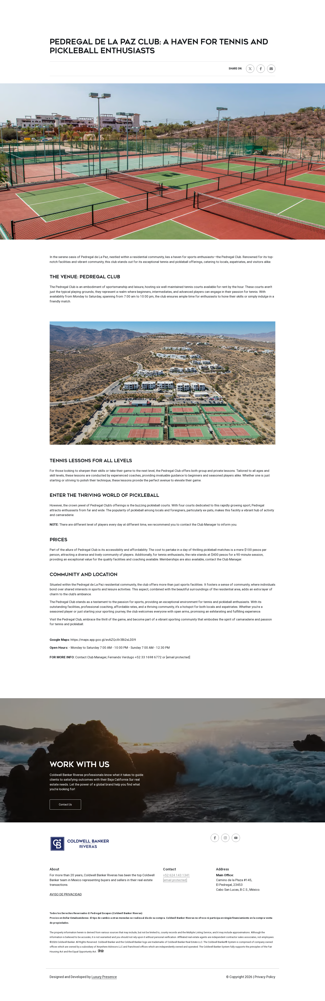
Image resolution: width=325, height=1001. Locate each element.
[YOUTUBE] (236, 838)
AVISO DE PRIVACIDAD (66, 894)
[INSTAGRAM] (225, 838)
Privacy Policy (265, 977)
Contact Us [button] (65, 804)
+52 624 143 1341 (176, 875)
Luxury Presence (104, 977)
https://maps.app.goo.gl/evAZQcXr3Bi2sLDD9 (103, 640)
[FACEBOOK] (215, 838)
